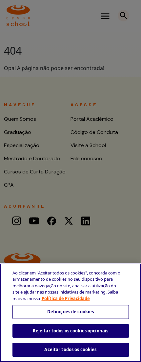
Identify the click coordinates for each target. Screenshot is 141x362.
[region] (70, 312)
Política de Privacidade (66, 298)
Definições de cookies (70, 312)
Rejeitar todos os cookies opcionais (71, 331)
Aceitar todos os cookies (70, 349)
